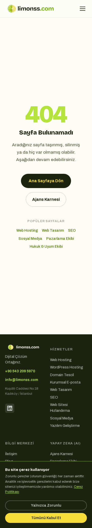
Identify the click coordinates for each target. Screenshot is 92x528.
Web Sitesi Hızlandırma (60, 408)
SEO (72, 230)
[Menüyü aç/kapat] (82, 8)
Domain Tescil (62, 375)
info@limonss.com (21, 380)
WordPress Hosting (66, 367)
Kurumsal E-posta (65, 382)
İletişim (11, 454)
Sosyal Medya (30, 239)
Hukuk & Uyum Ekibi (46, 246)
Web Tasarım (53, 230)
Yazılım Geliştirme (65, 426)
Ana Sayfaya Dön (46, 181)
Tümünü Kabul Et (46, 518)
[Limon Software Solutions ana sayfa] (30, 9)
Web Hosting (27, 230)
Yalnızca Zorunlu (46, 505)
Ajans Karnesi (46, 199)
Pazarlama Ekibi (60, 239)
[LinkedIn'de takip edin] (9, 408)
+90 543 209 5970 (20, 371)
